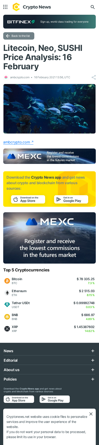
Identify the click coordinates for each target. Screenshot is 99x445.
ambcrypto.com (16, 142)
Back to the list (21, 36)
